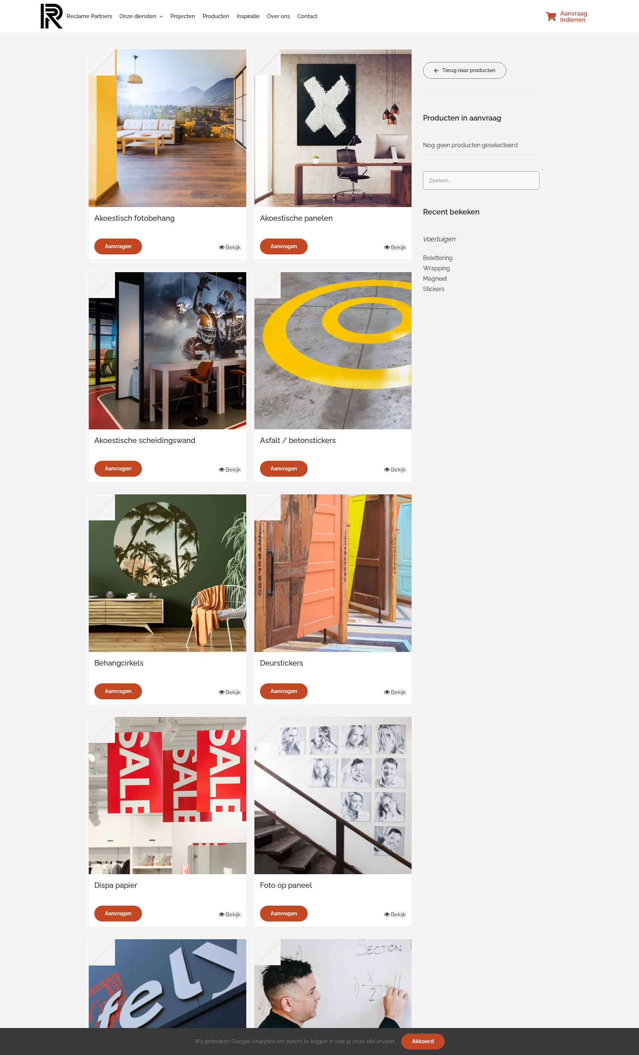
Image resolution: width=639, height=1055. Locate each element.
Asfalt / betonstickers (298, 440)
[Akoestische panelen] (333, 128)
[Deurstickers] (333, 573)
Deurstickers (281, 663)
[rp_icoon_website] (52, 6)
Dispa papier (115, 885)
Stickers (433, 289)
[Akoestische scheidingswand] (167, 351)
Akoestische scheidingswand (145, 440)
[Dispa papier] (167, 796)
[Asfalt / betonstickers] (333, 351)
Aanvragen (118, 246)
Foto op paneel (286, 885)
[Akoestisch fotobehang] (167, 128)
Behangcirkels (118, 663)
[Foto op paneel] (333, 796)
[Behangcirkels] (167, 573)
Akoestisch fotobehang (134, 218)
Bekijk (233, 247)
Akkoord (423, 1041)
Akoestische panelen (296, 218)
